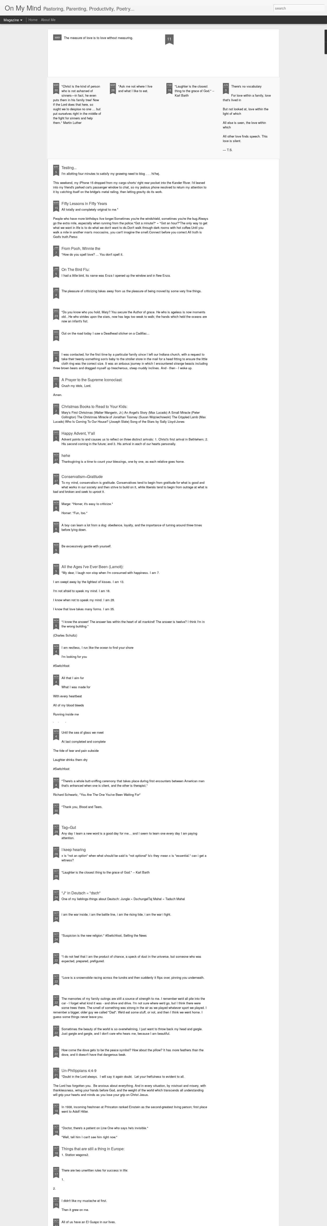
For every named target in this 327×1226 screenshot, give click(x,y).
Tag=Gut (69, 827)
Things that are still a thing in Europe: (93, 1148)
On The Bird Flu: (76, 269)
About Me (48, 19)
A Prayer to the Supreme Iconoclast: (92, 379)
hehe (66, 455)
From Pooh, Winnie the (81, 248)
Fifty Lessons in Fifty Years (84, 203)
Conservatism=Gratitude (82, 476)
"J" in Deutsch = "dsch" (81, 893)
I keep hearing (74, 849)
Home (33, 19)
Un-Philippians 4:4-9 (79, 1070)
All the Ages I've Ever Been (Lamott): (93, 566)
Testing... (69, 167)
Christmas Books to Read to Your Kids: (94, 406)
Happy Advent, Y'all (78, 433)
